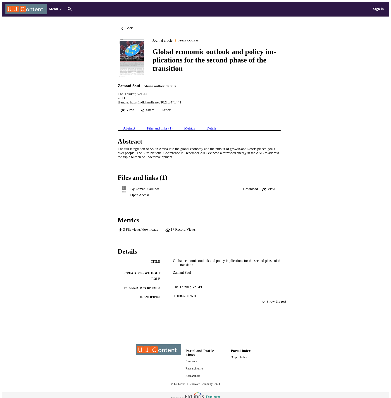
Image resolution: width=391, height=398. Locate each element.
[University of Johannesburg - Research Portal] (26, 9)
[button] (250, 189)
